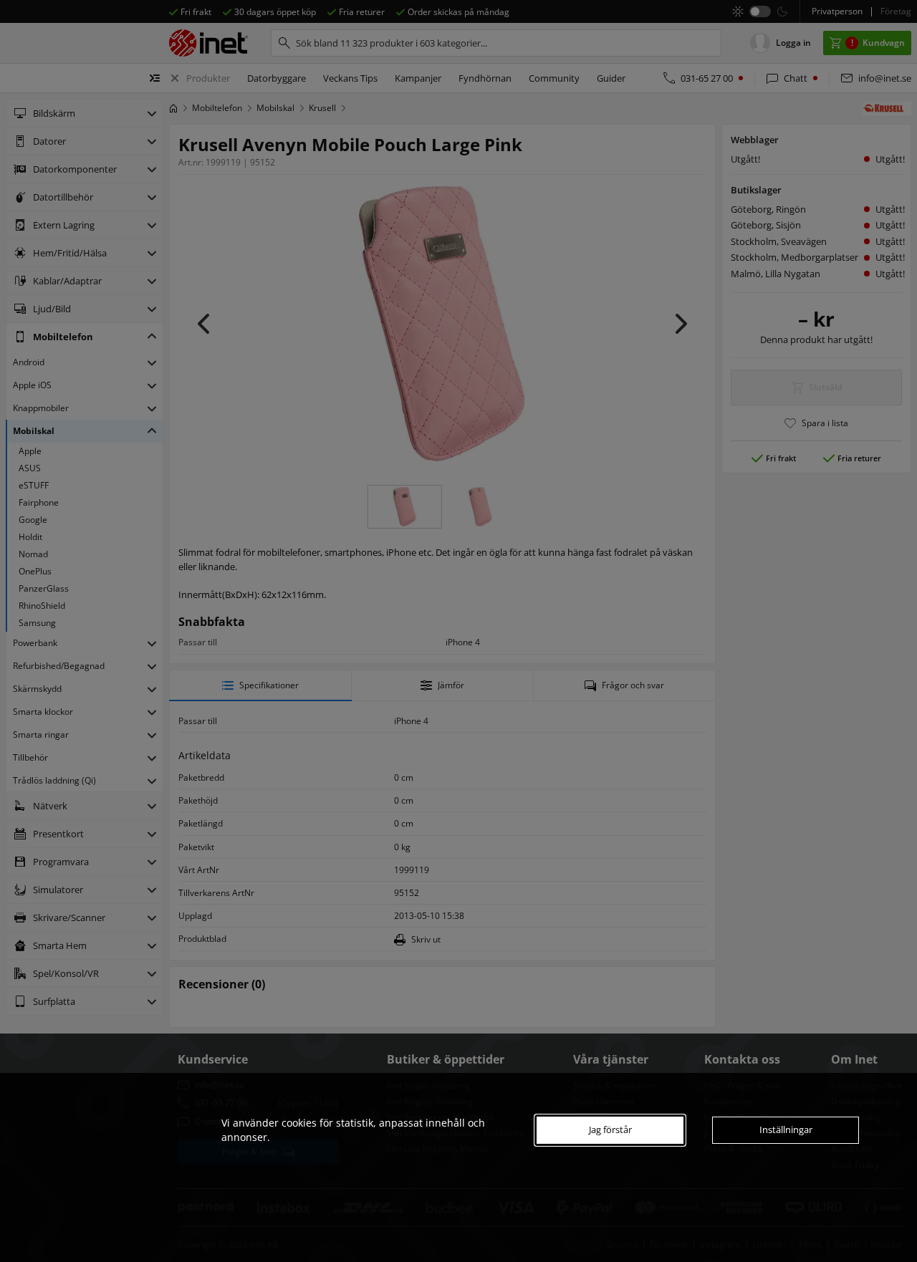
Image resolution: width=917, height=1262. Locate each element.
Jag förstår (610, 1129)
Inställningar (785, 1129)
